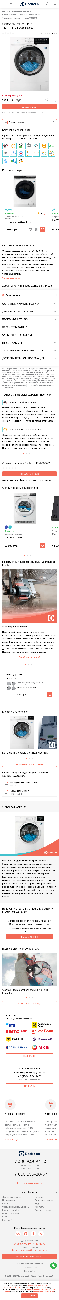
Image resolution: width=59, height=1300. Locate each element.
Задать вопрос (29, 937)
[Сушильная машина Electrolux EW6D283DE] (24, 508)
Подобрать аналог (30, 107)
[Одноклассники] (33, 1233)
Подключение (8, 1200)
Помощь (39, 1197)
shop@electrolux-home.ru (30, 1243)
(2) (44, 213)
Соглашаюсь (29, 1296)
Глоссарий (7, 1220)
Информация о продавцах (43, 1291)
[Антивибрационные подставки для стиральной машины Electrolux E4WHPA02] (11, 686)
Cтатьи (5, 1217)
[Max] (25, 1233)
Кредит (5, 1203)
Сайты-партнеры (43, 1210)
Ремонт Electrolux (10, 1210)
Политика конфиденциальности (29, 1263)
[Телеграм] (41, 1233)
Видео (38, 1203)
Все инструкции (16, 122)
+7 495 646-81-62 (29, 1162)
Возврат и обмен (10, 1213)
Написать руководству (29, 1256)
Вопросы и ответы (44, 1200)
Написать (29, 1086)
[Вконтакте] (18, 1233)
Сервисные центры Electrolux (16, 1207)
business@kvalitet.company (29, 1250)
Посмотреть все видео (29, 1004)
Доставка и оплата (11, 1197)
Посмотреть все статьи (29, 764)
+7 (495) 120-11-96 (29, 1076)
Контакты (39, 1207)
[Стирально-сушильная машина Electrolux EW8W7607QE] (24, 191)
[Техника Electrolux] (29, 4)
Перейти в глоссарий (29, 657)
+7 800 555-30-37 (29, 1174)
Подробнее (29, 1056)
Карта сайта (29, 1271)
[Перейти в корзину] (55, 3)
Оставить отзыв (29, 474)
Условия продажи (29, 1267)
